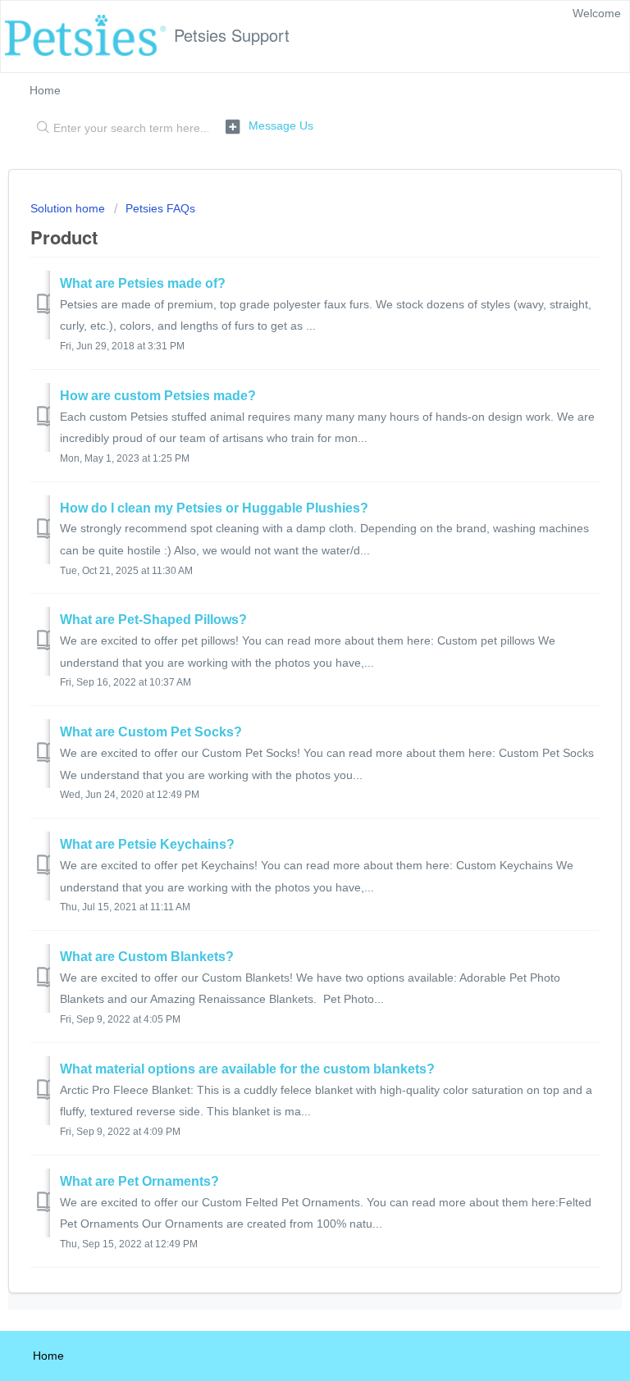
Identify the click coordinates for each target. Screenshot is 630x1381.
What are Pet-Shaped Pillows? (153, 620)
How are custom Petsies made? (158, 396)
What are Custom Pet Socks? (151, 732)
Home (45, 90)
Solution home (69, 208)
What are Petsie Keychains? (147, 844)
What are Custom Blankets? (147, 957)
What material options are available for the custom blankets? (247, 1069)
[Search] (39, 128)
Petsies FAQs (160, 208)
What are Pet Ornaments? (139, 1181)
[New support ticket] (269, 126)
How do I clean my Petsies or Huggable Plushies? (214, 508)
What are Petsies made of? (143, 283)
